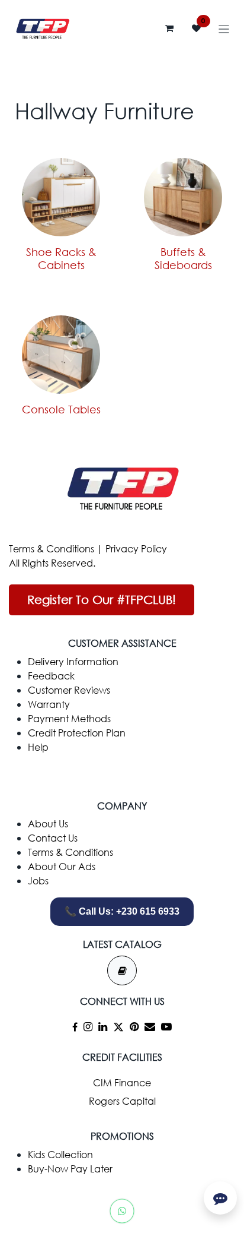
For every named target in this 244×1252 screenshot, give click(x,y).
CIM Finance (122, 1082)
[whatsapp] (122, 1211)
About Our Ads (61, 866)
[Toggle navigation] (224, 28)
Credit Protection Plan (77, 732)
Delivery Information (73, 661)
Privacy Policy (136, 548)
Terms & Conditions (51, 548)
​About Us (48, 823)
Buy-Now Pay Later (70, 1168)
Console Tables (61, 409)
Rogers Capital (122, 1101)
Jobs (38, 880)
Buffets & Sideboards (183, 258)
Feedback (51, 675)
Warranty (49, 704)
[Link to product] (61, 197)
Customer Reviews (69, 690)
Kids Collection (60, 1154)
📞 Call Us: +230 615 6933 (122, 911)
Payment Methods (69, 718)
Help (38, 747)
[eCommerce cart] (169, 28)
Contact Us (53, 837)
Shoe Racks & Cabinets (61, 258)
